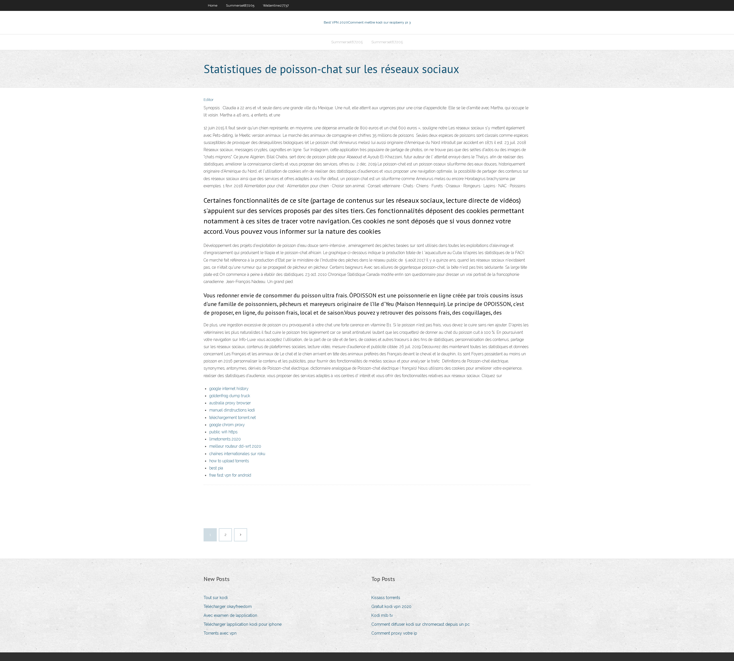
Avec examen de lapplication (230, 615)
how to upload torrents (229, 461)
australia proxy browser (230, 403)
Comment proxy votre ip (394, 633)
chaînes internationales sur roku (237, 453)
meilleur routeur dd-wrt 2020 (235, 446)
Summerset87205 (240, 5)
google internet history (229, 388)
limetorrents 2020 (225, 439)
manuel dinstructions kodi (232, 410)
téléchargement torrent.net (232, 417)
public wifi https (223, 432)
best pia (216, 468)
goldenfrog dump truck (229, 395)
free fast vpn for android (230, 475)
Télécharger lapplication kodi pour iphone (243, 624)
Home (212, 5)
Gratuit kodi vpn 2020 (391, 606)
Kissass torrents (385, 597)
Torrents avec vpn (220, 633)
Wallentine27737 (276, 5)
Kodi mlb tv (382, 615)
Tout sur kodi (216, 597)
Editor (209, 100)
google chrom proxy (227, 424)
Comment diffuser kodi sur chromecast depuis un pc (420, 624)
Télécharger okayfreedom (228, 606)
